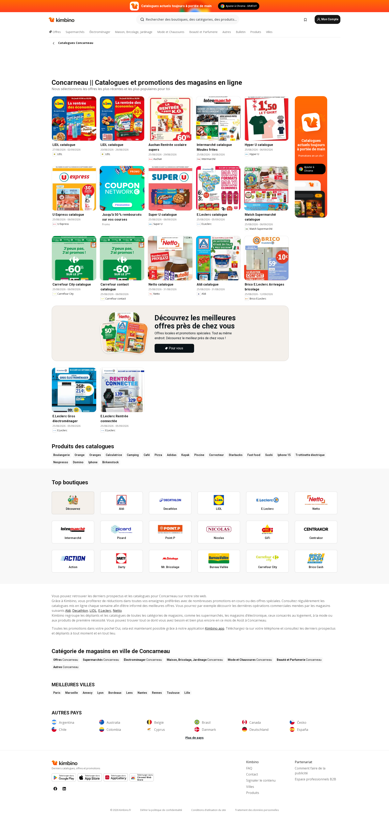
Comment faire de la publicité (310, 770)
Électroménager (99, 32)
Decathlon (80, 610)
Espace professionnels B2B (315, 779)
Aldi (68, 610)
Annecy (87, 692)
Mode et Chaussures (170, 32)
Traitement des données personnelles (257, 810)
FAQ (249, 768)
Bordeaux (114, 692)
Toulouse (173, 692)
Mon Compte (329, 19)
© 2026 (120, 810)
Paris (56, 692)
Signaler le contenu (261, 780)
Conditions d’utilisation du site (208, 810)
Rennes (157, 692)
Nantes (142, 692)
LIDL (93, 610)
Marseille (71, 692)
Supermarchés (75, 32)
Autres (226, 32)
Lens (129, 692)
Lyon (100, 692)
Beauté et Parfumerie (203, 32)
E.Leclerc (104, 610)
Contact (252, 774)
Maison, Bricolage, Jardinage (133, 32)
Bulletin (241, 32)
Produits (255, 32)
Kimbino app (214, 628)
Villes (269, 32)
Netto (117, 610)
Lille (187, 692)
